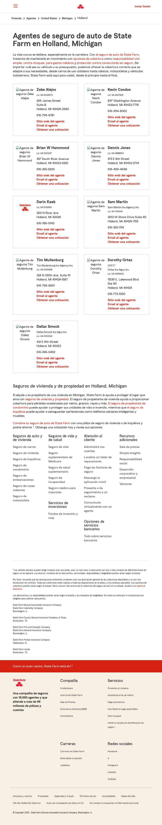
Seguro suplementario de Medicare (60, 457)
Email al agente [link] (47, 125)
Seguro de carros (24, 447)
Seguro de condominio (21, 467)
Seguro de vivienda (26, 453)
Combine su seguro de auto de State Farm (41, 423)
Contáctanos (66, 688)
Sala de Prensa (67, 702)
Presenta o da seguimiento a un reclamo (95, 492)
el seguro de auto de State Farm (117, 54)
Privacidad (43, 796)
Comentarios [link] (66, 716)
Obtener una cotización (53, 129)
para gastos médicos (60, 63)
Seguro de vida (58, 447)
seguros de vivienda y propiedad (47, 399)
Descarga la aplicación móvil (95, 480)
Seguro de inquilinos (26, 459)
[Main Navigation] (15, 6)
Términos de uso (88, 796)
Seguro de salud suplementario (59, 469)
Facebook (112, 751)
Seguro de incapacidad (56, 480)
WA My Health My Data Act (26, 803)
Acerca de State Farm (71, 695)
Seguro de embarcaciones (23, 477)
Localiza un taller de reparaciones (98, 459)
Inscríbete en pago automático (123, 709)
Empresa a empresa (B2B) (73, 709)
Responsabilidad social (131, 461)
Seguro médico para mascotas (62, 490)
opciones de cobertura (88, 58)
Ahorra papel (114, 716)
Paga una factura (116, 702)
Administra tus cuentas (94, 449)
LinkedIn (112, 772)
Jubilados (65, 765)
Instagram (113, 765)
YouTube (112, 779)
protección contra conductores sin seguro (105, 63)
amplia (17, 63)
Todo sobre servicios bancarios (97, 538)
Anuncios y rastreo (22, 796)
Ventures (126, 484)
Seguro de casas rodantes (24, 488)
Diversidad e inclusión (71, 758)
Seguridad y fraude (64, 796)
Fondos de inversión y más (63, 516)
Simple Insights (130, 453)
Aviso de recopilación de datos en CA (65, 803)
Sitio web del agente (50, 121)
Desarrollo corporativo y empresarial (129, 473)
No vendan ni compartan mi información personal (114, 803)
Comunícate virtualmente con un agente (98, 506)
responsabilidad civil (126, 58)
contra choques (33, 63)
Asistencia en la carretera (120, 695)
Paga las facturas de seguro (98, 469)
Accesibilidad (108, 796)
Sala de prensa (129, 447)
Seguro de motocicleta (21, 498)
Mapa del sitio (128, 796)
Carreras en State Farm (72, 751)
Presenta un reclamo (118, 688)
